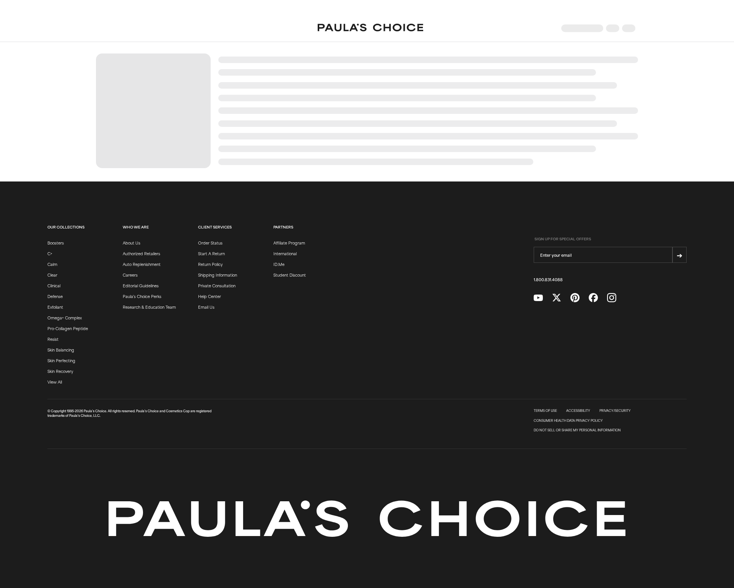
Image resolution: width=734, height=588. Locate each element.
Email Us (206, 307)
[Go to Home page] (370, 28)
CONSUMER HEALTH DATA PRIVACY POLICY (568, 421)
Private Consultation (216, 285)
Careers (130, 275)
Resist (52, 339)
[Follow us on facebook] (593, 298)
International (285, 253)
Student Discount (289, 275)
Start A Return (211, 253)
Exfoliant (55, 307)
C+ (49, 253)
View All (54, 382)
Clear (52, 275)
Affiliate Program (289, 243)
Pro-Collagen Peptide (67, 328)
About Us (131, 243)
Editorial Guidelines (141, 285)
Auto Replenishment (142, 264)
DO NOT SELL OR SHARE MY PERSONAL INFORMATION (577, 430)
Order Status (210, 243)
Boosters (55, 243)
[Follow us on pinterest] (575, 298)
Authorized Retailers (141, 253)
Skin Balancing (60, 350)
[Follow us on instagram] (611, 298)
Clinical (53, 285)
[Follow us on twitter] (556, 298)
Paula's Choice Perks (142, 296)
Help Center (209, 296)
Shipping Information (217, 275)
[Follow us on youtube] (538, 298)
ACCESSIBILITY (578, 411)
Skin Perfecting (61, 360)
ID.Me (278, 264)
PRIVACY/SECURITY (615, 411)
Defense (55, 296)
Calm (52, 264)
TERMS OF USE (545, 411)
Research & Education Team (149, 307)
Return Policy (210, 264)
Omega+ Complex (64, 317)
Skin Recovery (60, 371)
